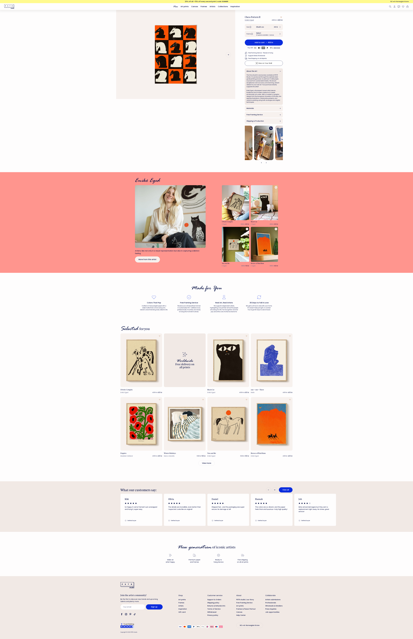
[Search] (390, 6)
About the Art (252, 71)
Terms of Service (213, 609)
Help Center (241, 615)
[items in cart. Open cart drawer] (407, 6)
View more (206, 463)
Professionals (270, 603)
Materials (250, 108)
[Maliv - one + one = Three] (272, 360)
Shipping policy (213, 603)
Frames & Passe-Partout (246, 609)
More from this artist (147, 259)
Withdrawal (211, 612)
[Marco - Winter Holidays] (185, 424)
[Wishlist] (403, 6)
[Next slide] (228, 54)
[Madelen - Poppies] (141, 424)
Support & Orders (214, 600)
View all (285, 490)
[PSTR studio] (9, 6)
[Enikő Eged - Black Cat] (264, 202)
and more (277, 48)
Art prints (185, 6)
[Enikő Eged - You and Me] (235, 244)
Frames (204, 6)
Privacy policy (212, 615)
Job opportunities (272, 612)
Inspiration (235, 6)
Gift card (182, 612)
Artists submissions (272, 600)
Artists (212, 6)
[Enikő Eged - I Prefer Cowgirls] (235, 202)
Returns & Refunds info (216, 606)
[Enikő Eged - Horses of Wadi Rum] (264, 244)
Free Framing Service (255, 115)
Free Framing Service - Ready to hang (260, 53)
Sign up (154, 607)
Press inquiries (270, 609)
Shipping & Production (255, 121)
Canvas (194, 6)
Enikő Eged (249, 20)
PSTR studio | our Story (245, 600)
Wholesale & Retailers (274, 606)
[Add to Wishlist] (281, 17)
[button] (264, 27)
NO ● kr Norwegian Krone (399, 1)
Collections (223, 6)
